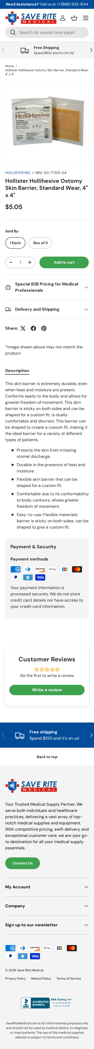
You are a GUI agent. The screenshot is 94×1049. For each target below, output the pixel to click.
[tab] (17, 370)
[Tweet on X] (23, 328)
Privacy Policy (15, 978)
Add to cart (64, 262)
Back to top (47, 756)
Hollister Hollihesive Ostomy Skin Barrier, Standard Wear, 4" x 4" (47, 72)
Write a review (47, 690)
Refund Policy (41, 978)
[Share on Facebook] (33, 328)
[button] (74, 18)
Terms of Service (68, 978)
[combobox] (47, 32)
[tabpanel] (47, 455)
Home (9, 66)
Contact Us (23, 863)
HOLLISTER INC (18, 172)
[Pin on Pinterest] (44, 328)
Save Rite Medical (30, 970)
